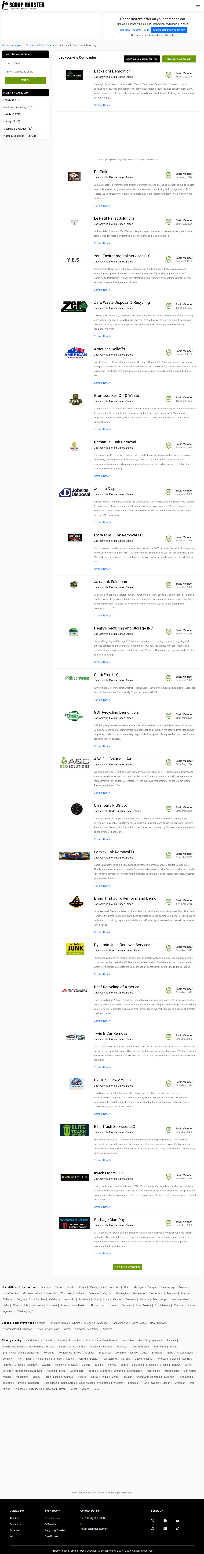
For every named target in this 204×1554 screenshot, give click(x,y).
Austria (186, 1358)
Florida (113, 76)
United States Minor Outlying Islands (142, 1340)
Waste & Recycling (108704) (19, 135)
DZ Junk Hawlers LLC (112, 1080)
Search (25, 80)
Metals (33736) (12, 114)
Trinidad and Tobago (14, 1346)
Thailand (7, 1382)
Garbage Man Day (109, 1219)
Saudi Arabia (86, 1382)
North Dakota (143, 1305)
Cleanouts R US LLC (111, 805)
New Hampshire (180, 1299)
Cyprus (155, 1382)
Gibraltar (68, 1376)
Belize (173, 1346)
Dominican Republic (127, 1352)
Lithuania (137, 1364)
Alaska (191, 1305)
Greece (19, 1364)
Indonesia (132, 1382)
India (105, 1376)
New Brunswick (158, 1323)
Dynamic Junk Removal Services (122, 945)
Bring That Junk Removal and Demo (125, 898)
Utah (96, 1299)
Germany (7, 1358)
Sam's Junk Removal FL (114, 852)
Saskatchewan (120, 1323)
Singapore (34, 1382)
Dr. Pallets (102, 172)
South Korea (68, 1382)
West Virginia (20, 1305)
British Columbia (59, 1323)
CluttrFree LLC (106, 675)
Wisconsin (66, 1293)
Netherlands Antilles (69, 1352)
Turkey (94, 1376)
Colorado (94, 1293)
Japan (166, 1382)
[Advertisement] (51, 25)
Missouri (172, 1293)
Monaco (7, 1376)
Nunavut (107, 1329)
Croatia (164, 1364)
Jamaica (50, 1346)
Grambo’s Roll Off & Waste (116, 395)
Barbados (157, 1352)
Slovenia (151, 1364)
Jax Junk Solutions (110, 581)
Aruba (170, 1352)
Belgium (94, 1358)
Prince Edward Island (47, 1329)
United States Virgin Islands (101, 1340)
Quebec (88, 1323)
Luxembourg (77, 1370)
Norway (112, 1364)
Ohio (126, 1287)
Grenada (90, 1352)
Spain (29, 1358)
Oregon (21, 1299)
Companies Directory (24, 45)
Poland (82, 1358)
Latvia (188, 1364)
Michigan (139, 1287)
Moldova (105, 1370)
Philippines (103, 1382)
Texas (58, 1287)
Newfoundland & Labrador (17, 1329)
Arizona (183, 1287)
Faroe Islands (52, 1376)
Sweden (46, 1364)
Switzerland (110, 1358)
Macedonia (22, 1376)
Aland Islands (172, 1370)
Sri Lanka (20, 1388)
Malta (62, 1370)
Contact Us (15, 1524)
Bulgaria (99, 1364)
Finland (7, 1364)
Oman (62, 1388)
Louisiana (84, 1299)
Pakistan (127, 1376)
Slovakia (73, 1364)
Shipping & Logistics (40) (17, 128)
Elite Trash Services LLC (114, 1126)
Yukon (67, 1329)
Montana (52, 1305)
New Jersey (167, 1287)
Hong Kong (184, 1376)
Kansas (117, 1299)
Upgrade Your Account (179, 59)
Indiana (80, 1293)
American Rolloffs (109, 349)
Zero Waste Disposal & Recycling (122, 302)
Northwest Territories (86, 1329)
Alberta (76, 1323)
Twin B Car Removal (111, 1033)
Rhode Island (98, 1305)
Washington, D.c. (26, 1311)
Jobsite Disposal (108, 488)
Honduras (49, 1352)
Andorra (118, 1370)
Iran (145, 1382)
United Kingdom (186, 1352)
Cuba (144, 1352)
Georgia (152, 1287)
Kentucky (70, 1299)
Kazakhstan (35, 1388)
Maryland (186, 1293)
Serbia (124, 1364)
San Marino (190, 1370)
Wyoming (8, 1311)
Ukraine (86, 1364)
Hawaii (113, 1305)
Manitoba (102, 1323)
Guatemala (35, 1346)
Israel (192, 1382)
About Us (14, 1518)
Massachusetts (31, 1293)
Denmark (32, 1364)
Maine (64, 1305)
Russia (70, 1358)
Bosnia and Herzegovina (28, 1370)
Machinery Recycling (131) (18, 107)
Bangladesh (50, 1382)
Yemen (85, 1388)
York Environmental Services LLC (122, 256)
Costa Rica (79, 1346)
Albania (51, 1370)
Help (12, 1536)
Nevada (144, 1299)
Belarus (176, 1364)
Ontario (41, 1323)
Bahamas (64, 1346)
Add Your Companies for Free (141, 59)
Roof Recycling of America (116, 987)
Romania (126, 1358)
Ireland (174, 1358)
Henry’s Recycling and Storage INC (123, 628)
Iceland (92, 1370)
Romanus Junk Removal (115, 442)
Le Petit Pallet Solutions (114, 218)
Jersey (36, 1376)
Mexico (60, 1340)
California (46, 1287)
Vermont (179, 1305)
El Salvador (105, 1352)
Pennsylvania (97, 1287)
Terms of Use (77, 1550)
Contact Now (101, 105)
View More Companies (127, 1266)
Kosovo (82, 1376)
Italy (19, 1358)
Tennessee (139, 1293)
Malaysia (169, 1376)
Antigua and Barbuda (101, 1346)
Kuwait (6, 1388)
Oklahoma (54, 1299)
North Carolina (117, 811)
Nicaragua (122, 1346)
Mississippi (159, 1299)
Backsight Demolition (112, 71)
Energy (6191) (11, 100)
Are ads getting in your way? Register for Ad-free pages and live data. (127, 160)
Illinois (82, 1287)
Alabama (7, 1299)
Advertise (14, 1530)
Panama (171, 1340)
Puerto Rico (75, 1340)
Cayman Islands (140, 1346)
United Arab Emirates (148, 1376)
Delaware (126, 1305)
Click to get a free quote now (169, 29)
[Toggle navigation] (197, 5)
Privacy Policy (59, 1550)
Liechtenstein (134, 1370)
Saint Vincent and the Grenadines (21, 1352)
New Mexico (79, 1305)
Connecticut (156, 1293)
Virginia (107, 1293)
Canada (48, 1340)
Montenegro (153, 1370)
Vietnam (118, 1382)
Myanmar (179, 1382)
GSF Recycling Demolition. (116, 712)
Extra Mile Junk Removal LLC (119, 535)
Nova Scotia (139, 1323)
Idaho (6, 1305)
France (58, 1358)
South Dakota (162, 1305)
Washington (122, 1293)
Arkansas (131, 1299)
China (115, 1376)
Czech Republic (143, 1358)
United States (47, 45)
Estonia (7, 1370)
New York (114, 1287)
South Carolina (37, 1299)
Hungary (59, 1364)
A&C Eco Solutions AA (112, 759)
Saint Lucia (160, 1346)
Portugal (161, 1358)
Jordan (73, 1388)
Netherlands (43, 1358)
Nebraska (37, 1305)
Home (5, 45)
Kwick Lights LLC (108, 1173)
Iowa (106, 1299)
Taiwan (20, 1382)
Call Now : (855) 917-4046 (134, 29)
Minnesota (50, 1293)
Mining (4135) (11, 121)
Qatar (96, 1388)
